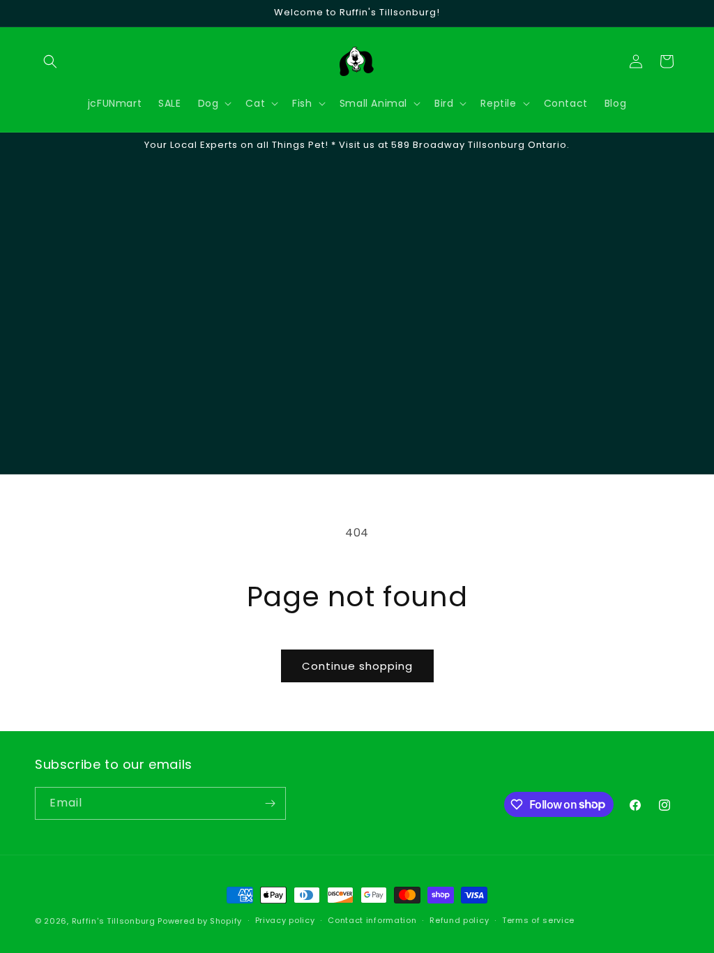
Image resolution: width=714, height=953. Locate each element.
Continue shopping (357, 666)
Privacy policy (285, 920)
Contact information (372, 920)
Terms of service (538, 920)
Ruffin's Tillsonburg (113, 920)
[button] (50, 61)
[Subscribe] (270, 803)
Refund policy (459, 920)
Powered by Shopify (200, 920)
